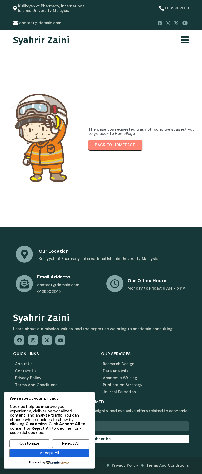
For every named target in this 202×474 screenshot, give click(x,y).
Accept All (49, 453)
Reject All (70, 443)
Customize (29, 443)
